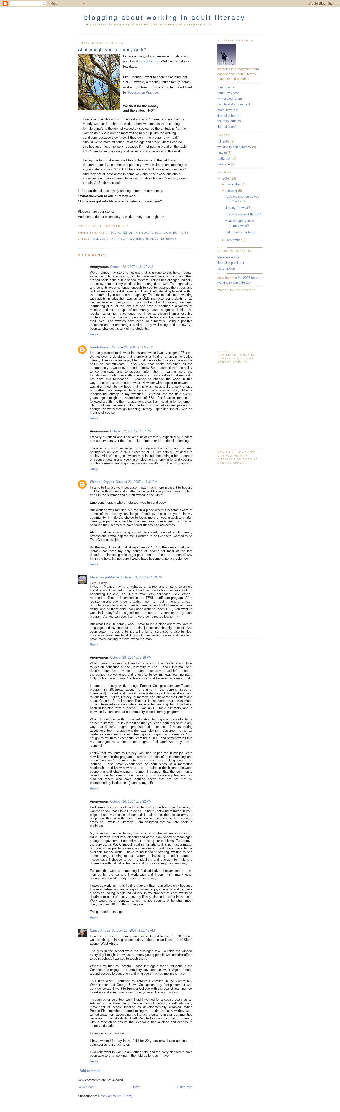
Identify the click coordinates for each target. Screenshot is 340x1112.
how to (222, 153)
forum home (225, 87)
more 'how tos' (227, 110)
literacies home (228, 115)
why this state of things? (243, 214)
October (232, 191)
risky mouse (226, 268)
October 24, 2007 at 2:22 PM (131, 801)
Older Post (184, 1087)
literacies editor (228, 257)
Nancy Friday (100, 930)
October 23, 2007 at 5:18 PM (131, 657)
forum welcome (228, 93)
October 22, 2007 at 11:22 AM (131, 267)
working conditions (145, 61)
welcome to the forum (240, 232)
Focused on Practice (143, 92)
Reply (94, 334)
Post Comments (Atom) (115, 1096)
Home (136, 1087)
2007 (226, 178)
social (116, 232)
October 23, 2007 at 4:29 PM (142, 577)
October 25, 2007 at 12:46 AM (133, 930)
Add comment (90, 1071)
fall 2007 (99, 238)
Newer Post (86, 1087)
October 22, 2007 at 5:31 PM (136, 482)
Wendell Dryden (102, 482)
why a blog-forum (229, 98)
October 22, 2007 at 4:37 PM (131, 431)
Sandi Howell (100, 347)
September (235, 240)
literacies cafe (227, 127)
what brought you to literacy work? (112, 49)
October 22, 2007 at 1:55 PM (132, 347)
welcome (223, 164)
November (234, 184)
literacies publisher (104, 577)
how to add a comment (233, 104)
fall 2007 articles (229, 121)
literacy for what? (237, 208)
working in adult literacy (153, 238)
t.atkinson (118, 238)
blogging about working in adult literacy (164, 17)
